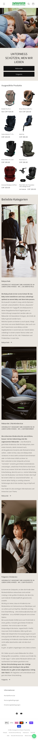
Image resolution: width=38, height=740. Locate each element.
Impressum (26, 732)
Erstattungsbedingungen (12, 705)
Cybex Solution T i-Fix (7, 134)
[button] (4, 4)
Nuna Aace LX (23, 159)
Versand (33, 732)
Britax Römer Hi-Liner (8, 159)
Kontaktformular (9, 695)
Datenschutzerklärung (15, 732)
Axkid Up (21, 134)
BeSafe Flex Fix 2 (6, 109)
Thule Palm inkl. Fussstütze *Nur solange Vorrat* (26, 185)
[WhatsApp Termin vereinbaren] (34, 736)
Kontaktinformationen (17, 735)
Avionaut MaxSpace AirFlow (9, 185)
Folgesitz (19, 74)
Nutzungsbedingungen (11, 700)
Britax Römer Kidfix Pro (25, 109)
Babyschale (5, 342)
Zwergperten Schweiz (18, 730)
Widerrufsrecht (29, 735)
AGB (8, 735)
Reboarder (19, 68)
